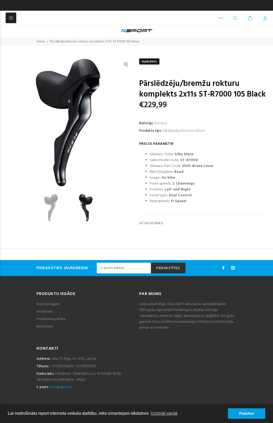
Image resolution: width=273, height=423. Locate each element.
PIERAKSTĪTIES (168, 268)
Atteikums (45, 312)
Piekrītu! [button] (246, 413)
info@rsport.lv (61, 387)
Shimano (160, 123)
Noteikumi (45, 327)
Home (41, 41)
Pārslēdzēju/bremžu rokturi (183, 131)
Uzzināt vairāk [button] (164, 413)
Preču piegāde (48, 304)
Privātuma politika (51, 319)
